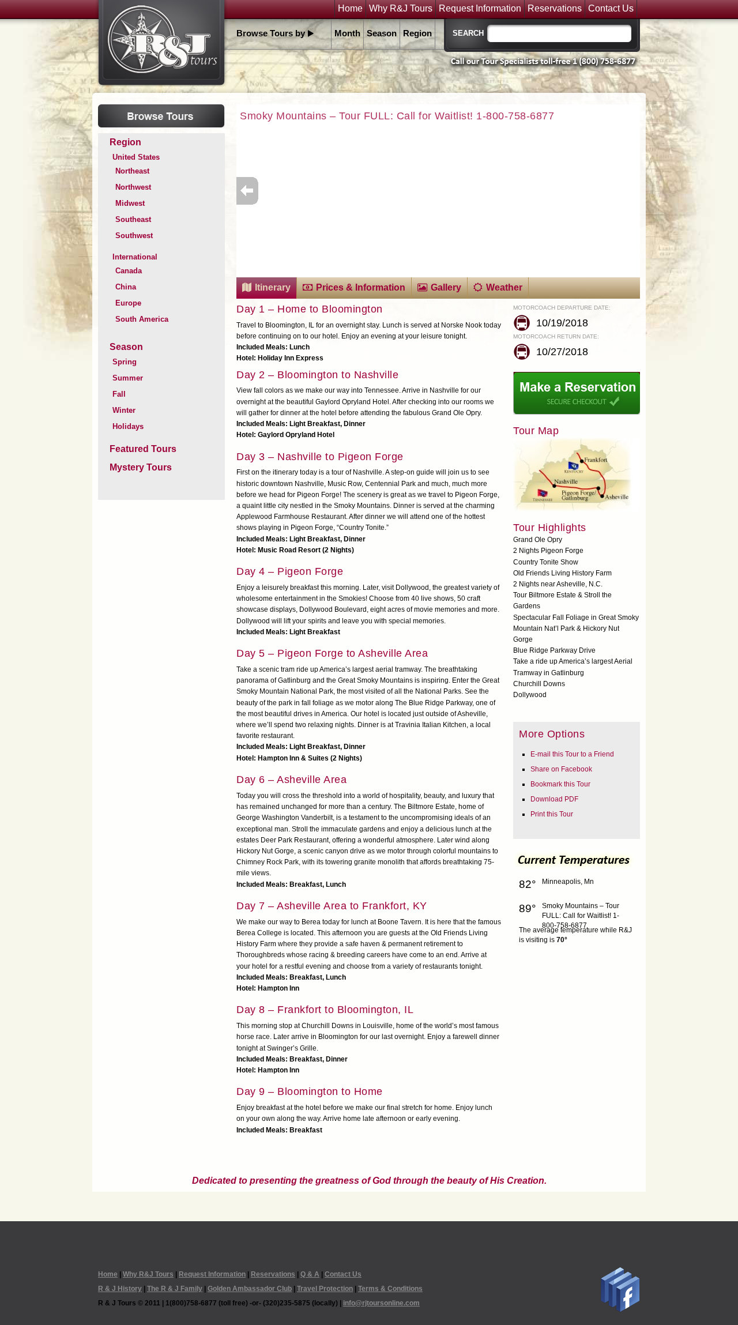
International (134, 257)
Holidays (128, 426)
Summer (127, 378)
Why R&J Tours (400, 8)
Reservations (555, 8)
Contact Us (611, 8)
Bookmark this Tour (560, 784)
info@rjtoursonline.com (381, 1303)
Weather (504, 287)
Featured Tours (143, 449)
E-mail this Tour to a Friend (572, 754)
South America (141, 319)
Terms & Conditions (390, 1289)
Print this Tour (551, 814)
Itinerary (273, 287)
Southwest (134, 235)
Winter (123, 410)
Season (382, 33)
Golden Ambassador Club (250, 1289)
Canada (128, 270)
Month (347, 33)
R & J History (120, 1289)
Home (350, 8)
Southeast (133, 219)
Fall (119, 394)
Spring (124, 361)
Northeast (132, 171)
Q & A (309, 1274)
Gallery (446, 287)
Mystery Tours (141, 467)
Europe (128, 303)
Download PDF (554, 799)
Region (417, 33)
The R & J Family (174, 1289)
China (125, 287)
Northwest (133, 187)
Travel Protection (325, 1289)
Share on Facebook (561, 769)
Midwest (130, 203)
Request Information (480, 8)
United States (136, 157)
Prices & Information (360, 287)
